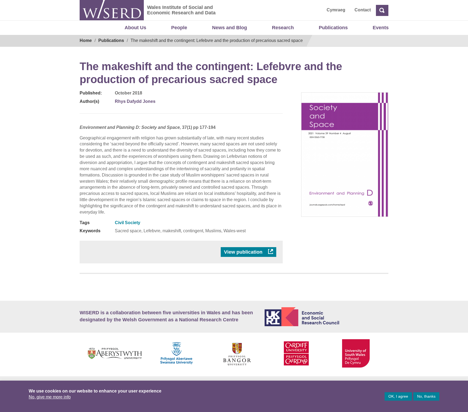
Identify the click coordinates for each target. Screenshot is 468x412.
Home (86, 40)
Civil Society (127, 222)
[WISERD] (112, 10)
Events (381, 27)
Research (283, 27)
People (179, 27)
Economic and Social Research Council (327, 316)
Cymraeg (336, 10)
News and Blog (229, 27)
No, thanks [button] (426, 396)
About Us (135, 27)
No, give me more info (50, 397)
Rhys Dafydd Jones (135, 101)
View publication (244, 252)
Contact (363, 10)
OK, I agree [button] (398, 396)
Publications (333, 27)
